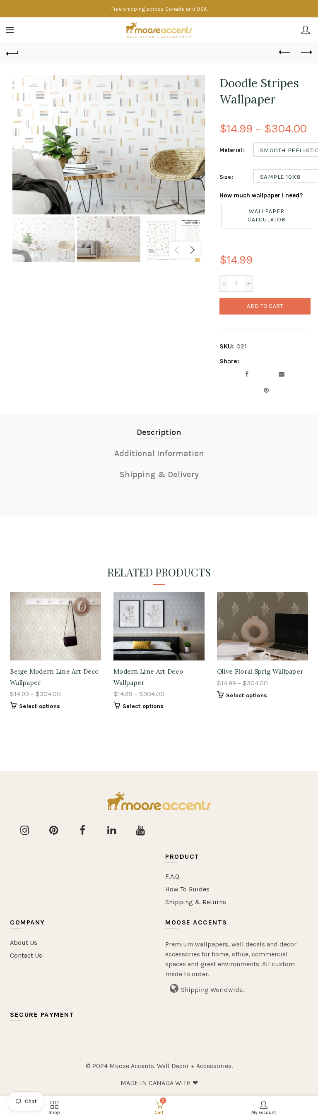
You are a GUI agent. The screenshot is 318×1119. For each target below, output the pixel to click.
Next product (305, 52)
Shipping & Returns (195, 902)
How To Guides (187, 889)
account (305, 30)
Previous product (285, 52)
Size (225, 177)
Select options (45, 706)
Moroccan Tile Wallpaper (261, 671)
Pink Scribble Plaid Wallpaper (164, 671)
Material (230, 150)
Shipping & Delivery (159, 474)
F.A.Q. (173, 876)
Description (159, 432)
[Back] (12, 52)
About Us (23, 942)
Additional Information (159, 453)
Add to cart (265, 306)
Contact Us (26, 955)
